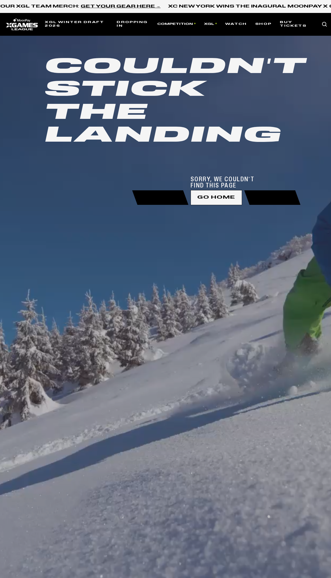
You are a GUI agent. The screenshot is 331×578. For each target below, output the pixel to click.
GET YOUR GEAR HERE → (121, 6)
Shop (263, 24)
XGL (209, 24)
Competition (175, 24)
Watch (236, 24)
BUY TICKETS (293, 24)
